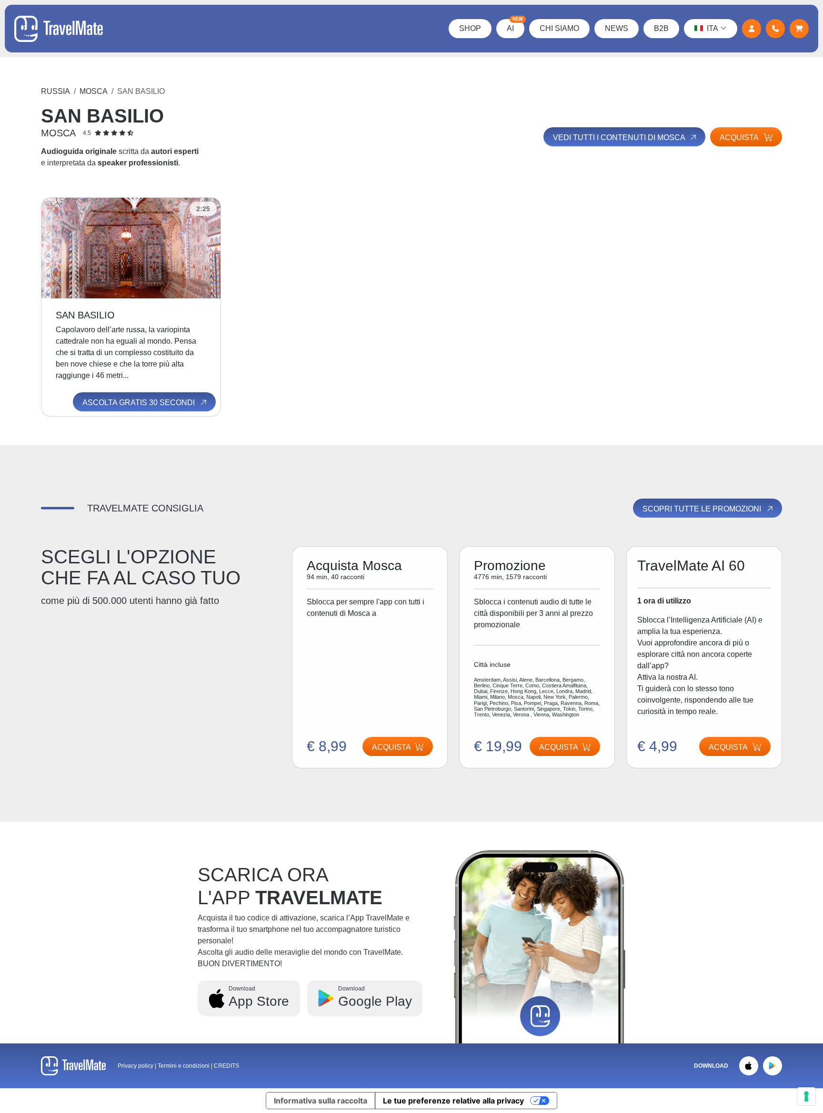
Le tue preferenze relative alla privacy (453, 1100)
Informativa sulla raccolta (320, 1100)
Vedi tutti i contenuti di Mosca (620, 137)
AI (515, 25)
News (616, 28)
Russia (55, 91)
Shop (470, 28)
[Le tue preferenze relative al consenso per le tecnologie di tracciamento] (806, 1096)
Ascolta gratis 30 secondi (139, 402)
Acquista (740, 137)
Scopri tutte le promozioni (702, 509)
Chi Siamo (559, 28)
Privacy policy (135, 1065)
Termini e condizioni (184, 1065)
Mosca (94, 91)
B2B (661, 28)
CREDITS (226, 1065)
